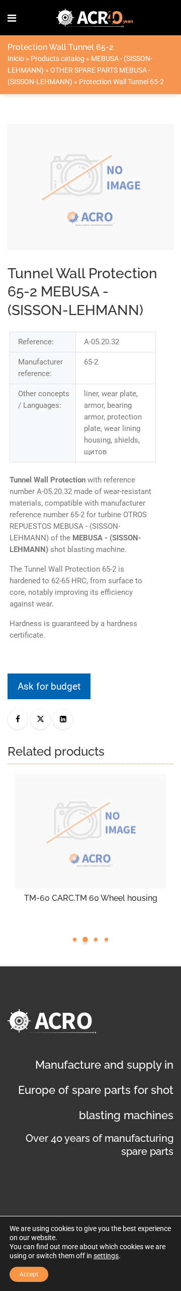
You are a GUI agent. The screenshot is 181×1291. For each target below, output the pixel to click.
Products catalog (57, 58)
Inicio (16, 58)
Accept (29, 1274)
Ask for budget (49, 686)
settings (106, 1256)
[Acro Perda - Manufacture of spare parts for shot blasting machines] (95, 17)
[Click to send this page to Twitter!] (40, 719)
